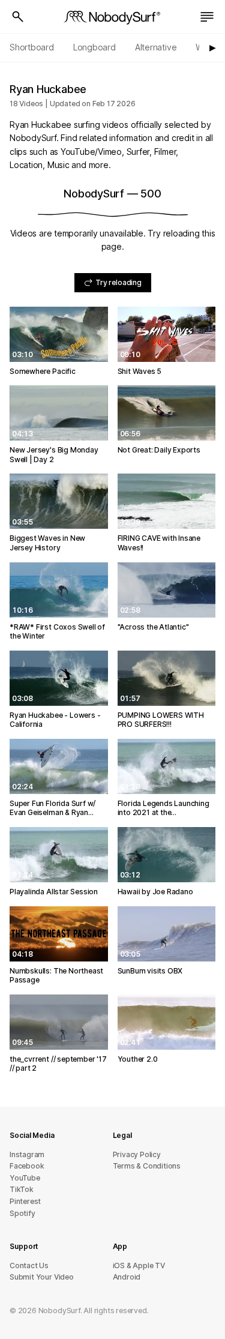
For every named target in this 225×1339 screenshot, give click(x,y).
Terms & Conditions (147, 1165)
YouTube (25, 1177)
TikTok (22, 1189)
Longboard (94, 47)
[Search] (18, 16)
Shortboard (32, 47)
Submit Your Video (42, 1276)
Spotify (22, 1213)
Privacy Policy (137, 1154)
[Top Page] (113, 16)
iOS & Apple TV (139, 1265)
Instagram (27, 1154)
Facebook (27, 1165)
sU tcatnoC (29, 1265)
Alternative (156, 47)
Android (127, 1276)
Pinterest (25, 1201)
